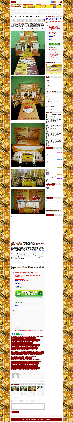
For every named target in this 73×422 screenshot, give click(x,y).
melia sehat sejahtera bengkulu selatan (36, 354)
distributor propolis (25, 12)
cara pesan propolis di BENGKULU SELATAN (32, 344)
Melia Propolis (31, 12)
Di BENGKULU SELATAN (28, 23)
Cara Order (47, 80)
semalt (47, 96)
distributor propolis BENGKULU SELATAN (32, 346)
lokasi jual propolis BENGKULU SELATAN (26, 351)
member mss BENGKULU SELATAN (17, 356)
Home (13, 12)
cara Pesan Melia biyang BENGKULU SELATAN (26, 343)
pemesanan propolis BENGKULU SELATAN (30, 361)
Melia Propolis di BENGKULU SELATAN (28, 24)
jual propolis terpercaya (15, 351)
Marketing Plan (37, 416)
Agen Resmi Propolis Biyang (45, 419)
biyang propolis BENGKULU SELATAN (32, 341)
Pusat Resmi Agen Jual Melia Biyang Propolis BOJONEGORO (27, 1)
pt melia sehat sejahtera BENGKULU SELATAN (31, 364)
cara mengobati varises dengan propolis (52, 101)
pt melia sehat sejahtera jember (50, 99)
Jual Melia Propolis (14, 28)
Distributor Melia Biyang (23, 29)
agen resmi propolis (18, 12)
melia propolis (36, 267)
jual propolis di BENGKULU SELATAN (31, 349)
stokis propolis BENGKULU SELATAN (17, 367)
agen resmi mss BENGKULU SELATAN (30, 338)
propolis (39, 361)
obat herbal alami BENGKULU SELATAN (34, 359)
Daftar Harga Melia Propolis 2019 (14, 393)
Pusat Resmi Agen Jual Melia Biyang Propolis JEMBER (55, 177)
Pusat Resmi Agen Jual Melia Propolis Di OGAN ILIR (23, 393)
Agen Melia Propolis (35, 28)
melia (42, 351)
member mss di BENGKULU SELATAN (30, 356)
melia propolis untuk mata (50, 106)
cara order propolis (15, 343)
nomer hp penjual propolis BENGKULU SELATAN (19, 359)
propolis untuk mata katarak (50, 103)
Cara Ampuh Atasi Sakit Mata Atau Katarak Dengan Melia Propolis (55, 164)
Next (42, 381)
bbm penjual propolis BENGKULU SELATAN (18, 341)
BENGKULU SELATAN (31, 252)
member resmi (44, 12)
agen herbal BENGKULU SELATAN (17, 336)
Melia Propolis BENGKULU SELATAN (22, 255)
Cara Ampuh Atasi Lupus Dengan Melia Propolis (54, 172)
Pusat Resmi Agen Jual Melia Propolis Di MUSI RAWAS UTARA (32, 393)
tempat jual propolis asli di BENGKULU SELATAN (31, 367)
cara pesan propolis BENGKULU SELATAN (18, 344)
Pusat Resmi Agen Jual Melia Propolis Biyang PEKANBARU (55, 157)
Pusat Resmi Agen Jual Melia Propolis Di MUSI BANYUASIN (55, 141)
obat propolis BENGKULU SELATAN (17, 361)
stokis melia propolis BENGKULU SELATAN (30, 366)
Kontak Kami (48, 82)
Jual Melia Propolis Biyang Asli (33, 419)
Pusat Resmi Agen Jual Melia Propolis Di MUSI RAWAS (41, 393)
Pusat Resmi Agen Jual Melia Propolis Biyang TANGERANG (55, 150)
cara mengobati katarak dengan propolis (52, 104)
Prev (40, 381)
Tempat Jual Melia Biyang (39, 29)
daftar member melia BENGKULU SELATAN (18, 346)
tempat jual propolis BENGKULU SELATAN (18, 369)
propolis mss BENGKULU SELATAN (17, 364)
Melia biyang (23, 244)
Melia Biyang (19, 24)
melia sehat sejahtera (38, 12)
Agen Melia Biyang (41, 28)
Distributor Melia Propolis (15, 29)
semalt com (48, 98)
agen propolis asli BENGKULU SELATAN (36, 336)
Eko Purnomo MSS (27, 373)
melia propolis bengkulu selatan (16, 354)
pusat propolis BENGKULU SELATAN (17, 366)
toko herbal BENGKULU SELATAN (31, 369)
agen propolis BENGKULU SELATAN (17, 338)
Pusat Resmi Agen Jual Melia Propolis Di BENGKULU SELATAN (26, 17)
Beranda (54, 416)
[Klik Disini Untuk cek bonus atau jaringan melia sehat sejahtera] (54, 69)
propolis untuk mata (49, 109)
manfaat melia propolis (37, 351)
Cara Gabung (20, 416)
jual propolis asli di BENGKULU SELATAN (18, 349)
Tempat (28, 29)
